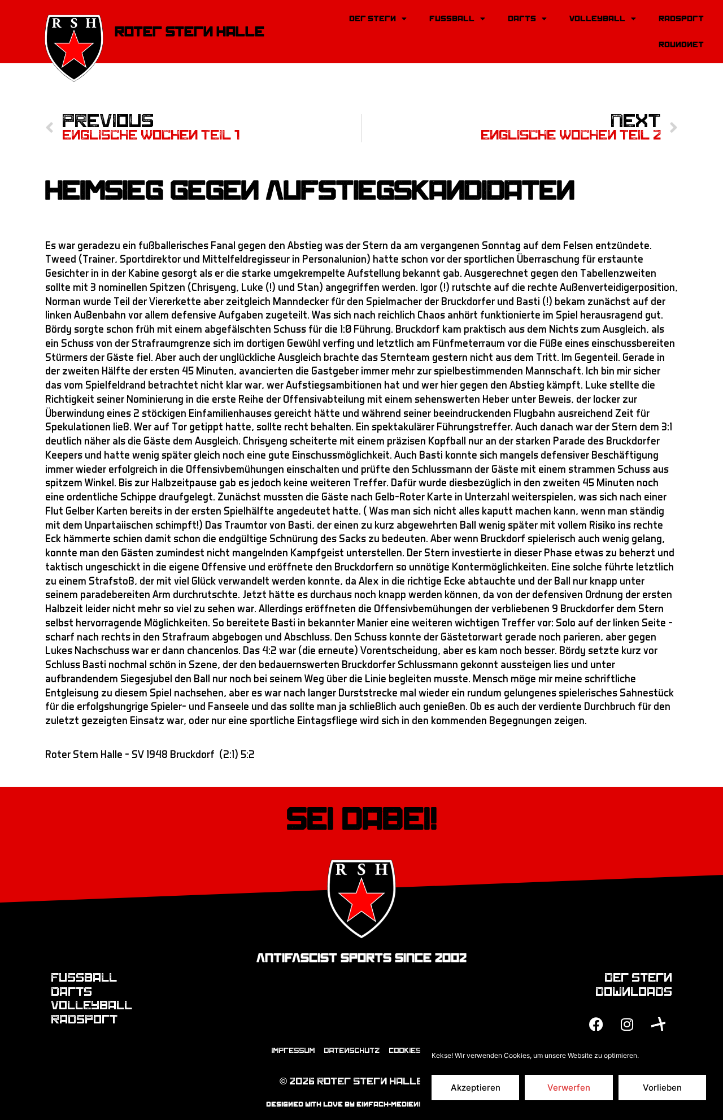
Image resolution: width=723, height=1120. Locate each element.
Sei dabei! (361, 819)
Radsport (681, 18)
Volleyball (597, 18)
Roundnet (681, 44)
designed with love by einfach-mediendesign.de (362, 1104)
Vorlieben (662, 1087)
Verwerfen (568, 1087)
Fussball (451, 18)
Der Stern (372, 18)
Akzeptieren (475, 1087)
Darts (522, 18)
